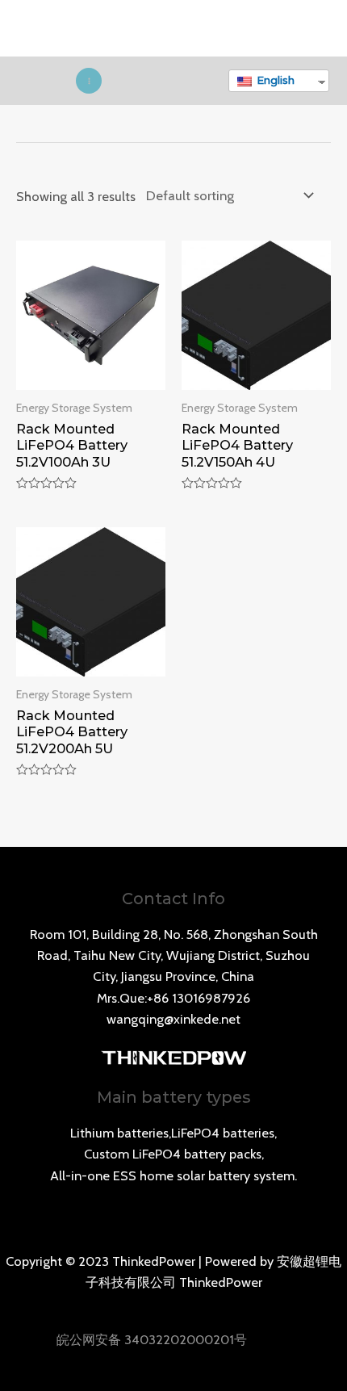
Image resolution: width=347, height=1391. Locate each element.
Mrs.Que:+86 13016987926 (173, 998)
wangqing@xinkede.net (173, 1019)
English (274, 80)
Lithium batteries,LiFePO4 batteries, (173, 1133)
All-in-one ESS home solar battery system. (173, 1175)
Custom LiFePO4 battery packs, (174, 1154)
